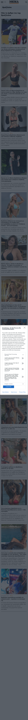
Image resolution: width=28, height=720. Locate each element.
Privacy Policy (22, 392)
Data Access (14, 392)
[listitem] (14, 355)
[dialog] (14, 360)
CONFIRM (8, 386)
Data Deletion (5, 392)
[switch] (22, 358)
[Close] (25, 328)
